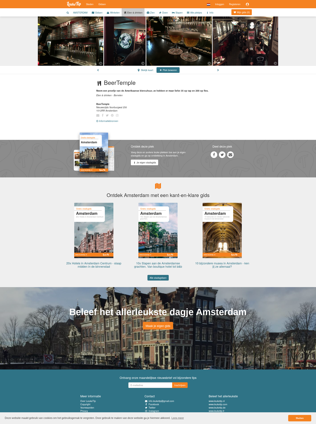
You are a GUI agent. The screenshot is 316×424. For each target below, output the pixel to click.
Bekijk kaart (147, 70)
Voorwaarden (87, 407)
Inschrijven (179, 385)
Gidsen (102, 4)
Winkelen (114, 12)
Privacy (84, 410)
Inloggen (219, 4)
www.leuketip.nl (217, 401)
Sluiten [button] (300, 418)
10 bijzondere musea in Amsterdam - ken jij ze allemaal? (222, 265)
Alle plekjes (196, 12)
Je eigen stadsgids (146, 162)
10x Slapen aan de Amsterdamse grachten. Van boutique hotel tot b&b (158, 265)
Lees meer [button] (177, 418)
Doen (165, 12)
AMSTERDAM (80, 12)
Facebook (154, 404)
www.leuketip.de (217, 407)
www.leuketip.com (218, 404)
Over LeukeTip (88, 401)
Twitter (152, 407)
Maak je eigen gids (158, 326)
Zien (152, 12)
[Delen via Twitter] (222, 154)
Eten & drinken (135, 12)
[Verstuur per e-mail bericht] (230, 154)
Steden (89, 4)
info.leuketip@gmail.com (161, 401)
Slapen (179, 12)
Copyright (85, 404)
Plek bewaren (169, 70)
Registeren (234, 4)
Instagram (154, 410)
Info (211, 12)
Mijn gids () (243, 12)
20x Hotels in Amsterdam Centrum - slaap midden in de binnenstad (93, 265)
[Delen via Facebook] (214, 154)
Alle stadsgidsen (158, 277)
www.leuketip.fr (216, 410)
